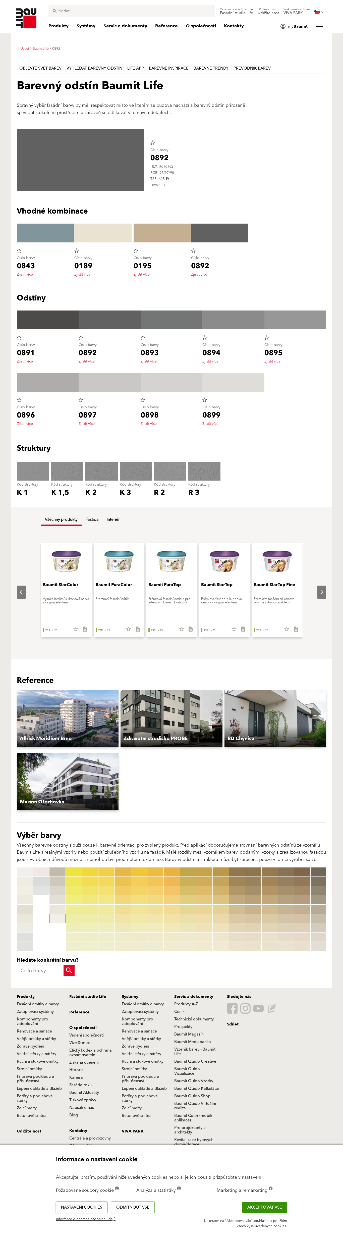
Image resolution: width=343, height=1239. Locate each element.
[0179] (270, 946)
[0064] (139, 899)
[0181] (286, 871)
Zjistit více (25, 275)
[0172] (270, 881)
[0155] (237, 909)
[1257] (319, 927)
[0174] (270, 899)
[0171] (270, 871)
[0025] (74, 909)
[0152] (237, 881)
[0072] (155, 881)
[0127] (188, 927)
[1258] (319, 937)
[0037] (90, 927)
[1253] (319, 890)
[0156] (237, 918)
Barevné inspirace (169, 68)
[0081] (172, 871)
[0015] (57, 881)
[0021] (74, 871)
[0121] (188, 871)
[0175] (270, 909)
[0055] (123, 909)
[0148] (221, 937)
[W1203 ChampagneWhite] (25, 899)
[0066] (139, 918)
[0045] (106, 909)
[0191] (302, 871)
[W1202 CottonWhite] (25, 890)
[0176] (270, 918)
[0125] (188, 909)
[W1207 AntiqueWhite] (25, 937)
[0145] (221, 909)
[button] (68, 718)
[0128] (188, 937)
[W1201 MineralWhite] (25, 881)
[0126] (188, 918)
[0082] (172, 881)
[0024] (74, 899)
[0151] (237, 871)
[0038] (90, 937)
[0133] (204, 890)
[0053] (123, 890)
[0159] (237, 946)
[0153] (237, 890)
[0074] (155, 899)
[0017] (57, 899)
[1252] (319, 881)
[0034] (90, 899)
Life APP (135, 68)
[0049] (106, 946)
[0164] (253, 899)
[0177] (270, 927)
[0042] (106, 881)
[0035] (90, 909)
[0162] (253, 881)
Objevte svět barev (40, 68)
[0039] (90, 946)
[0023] (74, 890)
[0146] (221, 918)
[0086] (172, 918)
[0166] (253, 918)
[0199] (302, 946)
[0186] (286, 918)
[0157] (237, 927)
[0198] (302, 937)
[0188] (286, 937)
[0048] (106, 937)
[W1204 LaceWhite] (25, 909)
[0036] (90, 918)
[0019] (57, 918)
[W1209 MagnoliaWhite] (41, 871)
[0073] (155, 890)
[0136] (204, 918)
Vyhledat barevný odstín (94, 68)
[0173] (270, 890)
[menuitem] (236, 11)
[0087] (172, 927)
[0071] (155, 871)
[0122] (188, 881)
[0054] (123, 899)
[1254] (319, 899)
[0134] (204, 899)
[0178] (270, 937)
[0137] (204, 927)
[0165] (253, 909)
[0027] (74, 927)
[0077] (155, 927)
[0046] (106, 918)
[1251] (319, 871)
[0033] (90, 890)
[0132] (204, 881)
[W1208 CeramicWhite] (25, 946)
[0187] (286, 927)
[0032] (90, 881)
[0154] (237, 899)
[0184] (286, 899)
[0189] (286, 946)
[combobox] (131, 11)
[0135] (204, 909)
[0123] (188, 890)
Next (317, 592)
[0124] (188, 899)
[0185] (286, 909)
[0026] (74, 918)
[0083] (172, 890)
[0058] (123, 937)
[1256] (319, 918)
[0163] (253, 890)
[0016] (57, 890)
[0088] (172, 937)
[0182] (286, 881)
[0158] (237, 937)
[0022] (74, 881)
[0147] (221, 927)
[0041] (106, 871)
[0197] (302, 927)
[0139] (204, 946)
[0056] (123, 918)
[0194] (302, 899)
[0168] (253, 937)
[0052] (123, 881)
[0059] (123, 946)
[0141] (221, 871)
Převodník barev (252, 68)
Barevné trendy (211, 68)
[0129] (188, 946)
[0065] (139, 909)
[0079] (155, 946)
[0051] (123, 871)
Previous (17, 592)
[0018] (57, 909)
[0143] (221, 890)
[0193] (302, 890)
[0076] (155, 918)
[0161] (253, 871)
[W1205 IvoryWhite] (25, 918)
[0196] (302, 918)
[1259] (319, 946)
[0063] (139, 890)
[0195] (302, 909)
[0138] (204, 937)
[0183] (286, 890)
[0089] (172, 946)
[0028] (74, 937)
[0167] (253, 927)
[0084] (172, 899)
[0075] (155, 909)
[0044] (106, 899)
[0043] (106, 890)
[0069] (139, 946)
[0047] (106, 927)
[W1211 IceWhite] (41, 890)
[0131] (204, 871)
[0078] (155, 937)
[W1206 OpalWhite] (25, 927)
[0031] (90, 871)
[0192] (302, 881)
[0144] (221, 899)
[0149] (221, 946)
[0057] (123, 927)
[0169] (253, 946)
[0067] (139, 927)
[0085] (172, 909)
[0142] (221, 881)
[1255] (319, 909)
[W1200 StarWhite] (25, 871)
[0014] (57, 871)
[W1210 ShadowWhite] (41, 881)
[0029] (74, 946)
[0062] (139, 881)
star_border (153, 143)
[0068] (139, 937)
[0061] (139, 871)
